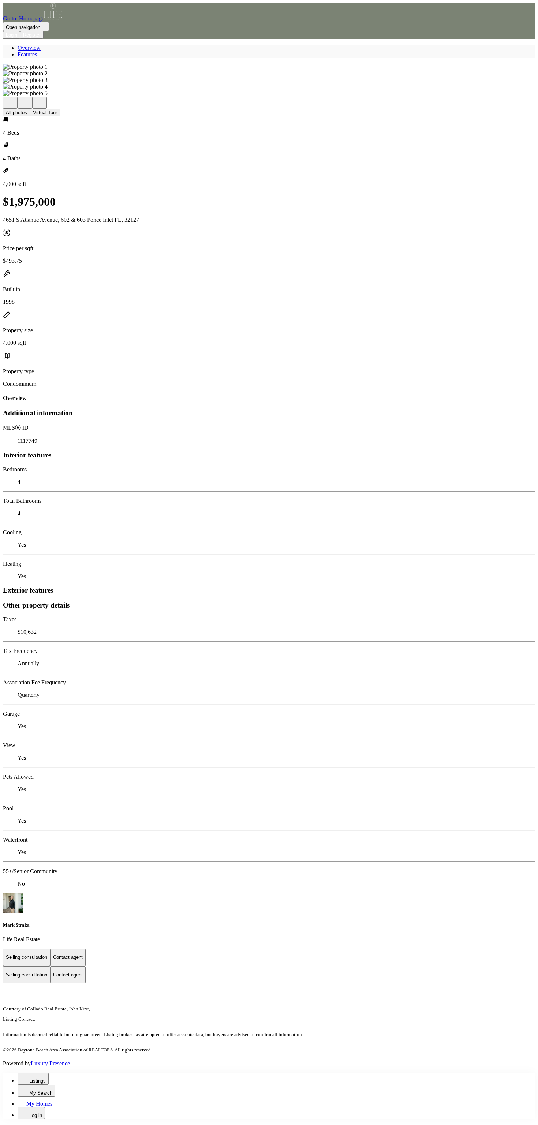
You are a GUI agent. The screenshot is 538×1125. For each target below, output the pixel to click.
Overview (29, 48)
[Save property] (25, 103)
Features (27, 54)
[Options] (10, 103)
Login (11, 35)
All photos (16, 112)
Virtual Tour (45, 112)
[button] (269, 67)
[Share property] (39, 103)
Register (32, 35)
